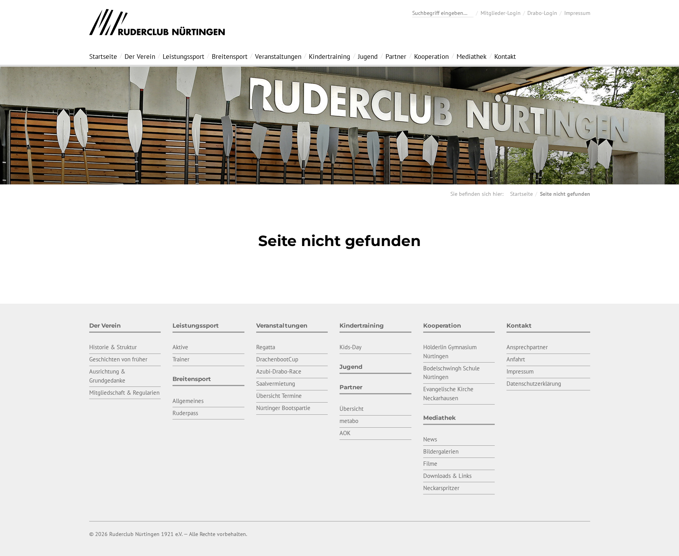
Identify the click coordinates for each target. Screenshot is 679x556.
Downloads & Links (447, 475)
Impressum (577, 12)
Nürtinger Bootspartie (283, 408)
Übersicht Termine (279, 395)
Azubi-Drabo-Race (278, 371)
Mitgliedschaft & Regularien (124, 392)
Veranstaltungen (278, 56)
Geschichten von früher (118, 359)
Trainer (181, 359)
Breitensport (230, 56)
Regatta (265, 347)
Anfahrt (515, 359)
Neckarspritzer (441, 488)
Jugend (368, 56)
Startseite (103, 56)
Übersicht (351, 408)
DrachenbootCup (277, 359)
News (430, 439)
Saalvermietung (275, 383)
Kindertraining (329, 56)
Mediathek (471, 56)
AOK (345, 433)
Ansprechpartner (527, 347)
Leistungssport (183, 56)
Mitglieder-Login (501, 12)
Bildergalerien (441, 451)
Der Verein (140, 56)
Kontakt (505, 56)
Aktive (180, 347)
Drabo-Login (542, 12)
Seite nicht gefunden (565, 193)
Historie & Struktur (113, 347)
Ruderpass (185, 413)
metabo (349, 421)
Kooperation (431, 56)
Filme (430, 463)
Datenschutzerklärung (533, 383)
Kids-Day (351, 347)
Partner (395, 56)
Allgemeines (188, 401)
